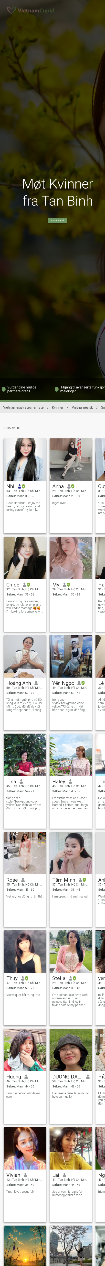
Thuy (12, 978)
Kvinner (57, 407)
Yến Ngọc (63, 683)
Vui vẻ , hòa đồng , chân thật (24, 896)
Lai (55, 1175)
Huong (13, 1077)
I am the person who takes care (23, 1095)
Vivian (13, 1175)
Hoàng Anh (18, 683)
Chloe (12, 585)
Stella (58, 978)
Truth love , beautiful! (20, 1191)
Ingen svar (59, 503)
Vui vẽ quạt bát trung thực (23, 995)
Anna (58, 486)
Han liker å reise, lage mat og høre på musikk (70, 1095)
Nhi (10, 486)
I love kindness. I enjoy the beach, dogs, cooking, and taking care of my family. (23, 506)
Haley (58, 781)
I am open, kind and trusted (70, 896)
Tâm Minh (63, 880)
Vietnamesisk (82, 407)
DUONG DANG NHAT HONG (67, 1077)
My (55, 585)
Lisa (11, 781)
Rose (12, 880)
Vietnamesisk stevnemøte (23, 407)
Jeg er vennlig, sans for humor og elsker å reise (67, 1193)
